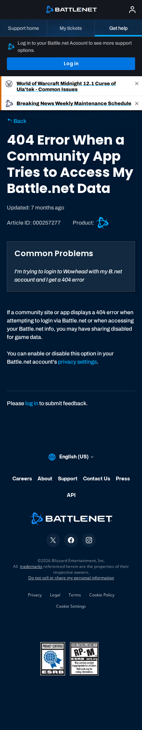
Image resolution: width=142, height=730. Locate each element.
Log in (71, 63)
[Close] (137, 86)
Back (19, 121)
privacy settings (77, 362)
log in (31, 403)
